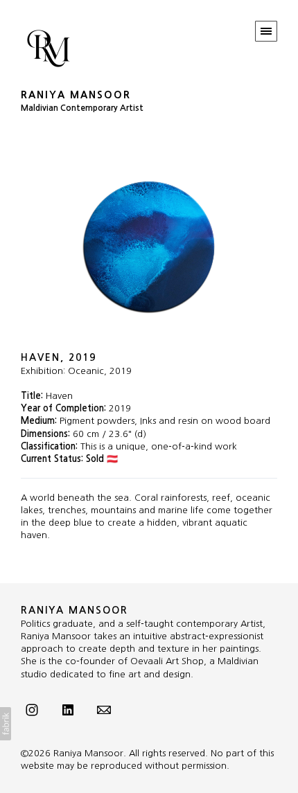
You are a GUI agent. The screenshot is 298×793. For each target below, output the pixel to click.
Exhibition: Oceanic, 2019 (76, 370)
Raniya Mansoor (74, 610)
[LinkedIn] (68, 709)
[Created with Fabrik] (5, 723)
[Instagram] (32, 709)
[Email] (104, 709)
